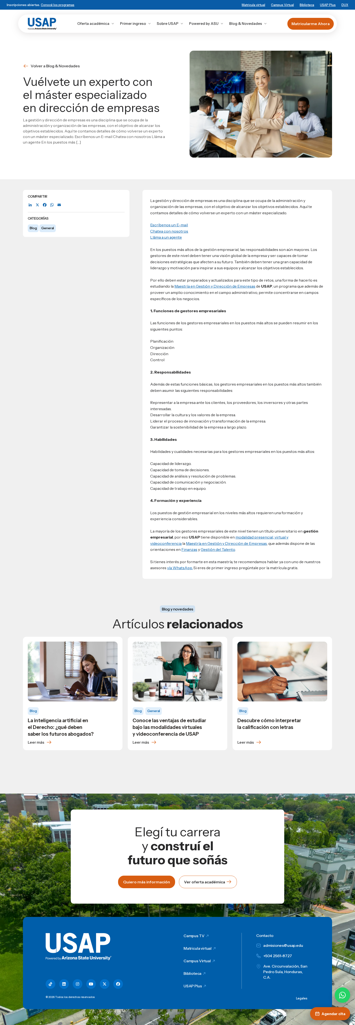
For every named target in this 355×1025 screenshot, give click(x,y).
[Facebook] (44, 205)
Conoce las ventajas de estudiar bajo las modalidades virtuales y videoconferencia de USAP (169, 727)
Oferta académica (93, 23)
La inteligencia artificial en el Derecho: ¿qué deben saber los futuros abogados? (61, 727)
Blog (33, 228)
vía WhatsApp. (180, 567)
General (47, 228)
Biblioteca (307, 5)
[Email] (59, 205)
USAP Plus (328, 5)
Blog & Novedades (245, 23)
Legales (301, 998)
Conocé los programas (57, 5)
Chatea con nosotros (169, 231)
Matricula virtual (253, 5)
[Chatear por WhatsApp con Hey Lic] (342, 995)
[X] (37, 205)
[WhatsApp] (52, 205)
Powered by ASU (204, 23)
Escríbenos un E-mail (169, 224)
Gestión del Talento (218, 549)
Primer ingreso (133, 23)
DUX (344, 5)
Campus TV (194, 935)
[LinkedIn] (30, 205)
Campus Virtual (282, 5)
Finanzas (189, 549)
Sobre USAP (167, 23)
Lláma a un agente (166, 237)
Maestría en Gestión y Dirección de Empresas (214, 286)
